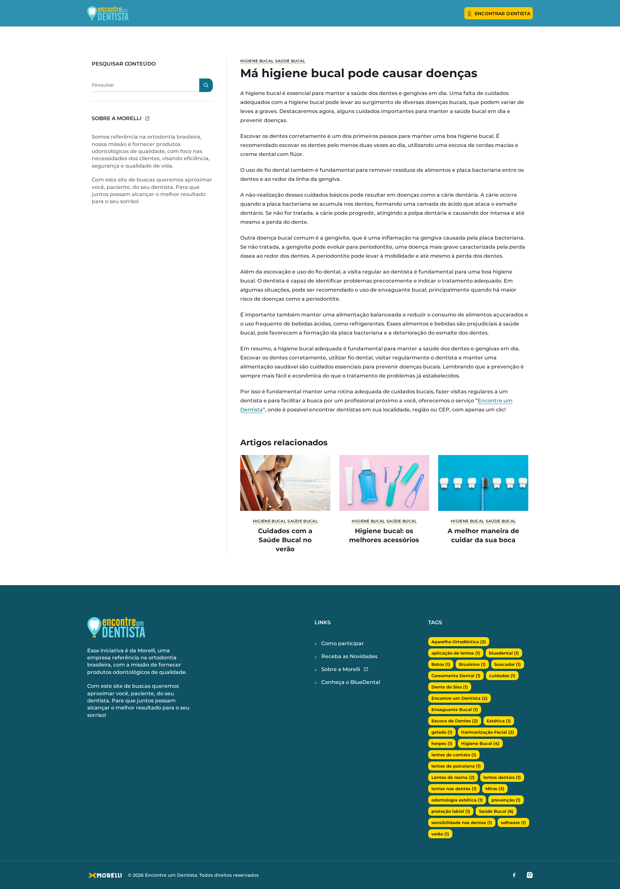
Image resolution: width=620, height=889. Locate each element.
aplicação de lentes (455, 653)
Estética (499, 720)
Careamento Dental (455, 675)
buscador (507, 664)
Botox (440, 664)
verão (440, 833)
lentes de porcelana (456, 766)
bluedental (504, 653)
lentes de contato (453, 754)
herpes (441, 743)
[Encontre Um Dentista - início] (113, 13)
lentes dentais (502, 777)
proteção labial (450, 811)
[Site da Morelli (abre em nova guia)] (147, 118)
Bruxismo (472, 664)
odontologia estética (457, 799)
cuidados (502, 675)
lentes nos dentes (454, 788)
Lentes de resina (453, 777)
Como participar (342, 643)
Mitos (494, 788)
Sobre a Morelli (340, 669)
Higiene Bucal (257, 60)
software (513, 822)
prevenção (506, 799)
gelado (441, 732)
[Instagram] (529, 875)
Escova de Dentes (454, 720)
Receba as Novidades (349, 656)
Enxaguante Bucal (454, 709)
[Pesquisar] (206, 85)
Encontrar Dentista (502, 13)
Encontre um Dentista (459, 698)
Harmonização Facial (487, 732)
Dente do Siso (449, 686)
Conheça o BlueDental (350, 682)
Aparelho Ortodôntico (458, 641)
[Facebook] (514, 875)
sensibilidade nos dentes (461, 822)
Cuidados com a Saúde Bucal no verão (285, 540)
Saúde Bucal (290, 60)
